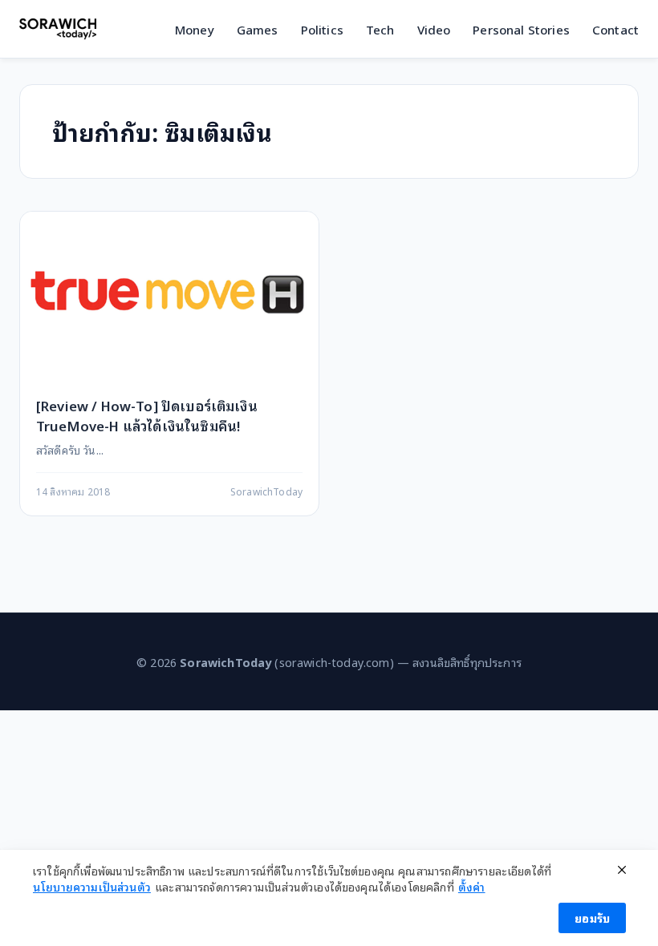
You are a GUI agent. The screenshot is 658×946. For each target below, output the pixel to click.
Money (194, 28)
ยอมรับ (592, 917)
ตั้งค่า (471, 887)
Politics (322, 28)
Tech (380, 28)
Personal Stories (521, 28)
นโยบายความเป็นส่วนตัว (92, 887)
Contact (615, 28)
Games (257, 28)
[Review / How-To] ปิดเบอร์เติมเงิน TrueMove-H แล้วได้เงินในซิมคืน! (147, 415)
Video (434, 28)
